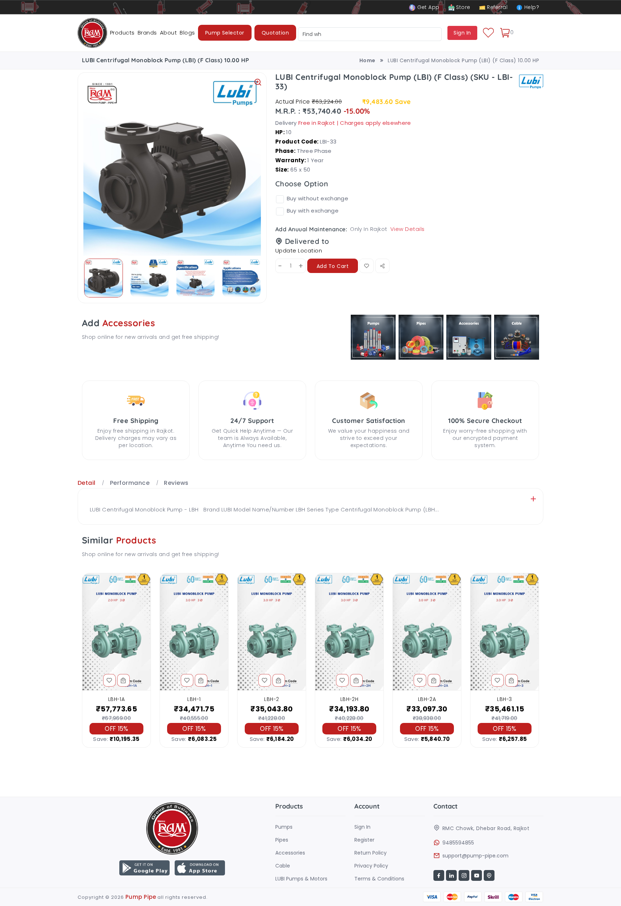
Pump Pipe (140, 897)
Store (462, 7)
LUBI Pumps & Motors (301, 878)
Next (255, 279)
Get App (427, 7)
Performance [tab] (130, 483)
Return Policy (370, 852)
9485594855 (458, 842)
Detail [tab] (87, 483)
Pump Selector (224, 32)
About (168, 32)
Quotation (275, 32)
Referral (496, 7)
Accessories (290, 852)
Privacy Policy (371, 865)
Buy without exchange (317, 198)
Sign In (362, 826)
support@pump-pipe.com (475, 855)
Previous (88, 279)
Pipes (281, 839)
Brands (147, 32)
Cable (282, 865)
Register (364, 839)
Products (122, 32)
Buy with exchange (313, 210)
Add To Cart (333, 266)
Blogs (187, 32)
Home (367, 60)
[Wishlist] (488, 32)
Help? (531, 7)
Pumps (284, 826)
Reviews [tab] (176, 483)
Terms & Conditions (379, 878)
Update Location (298, 250)
